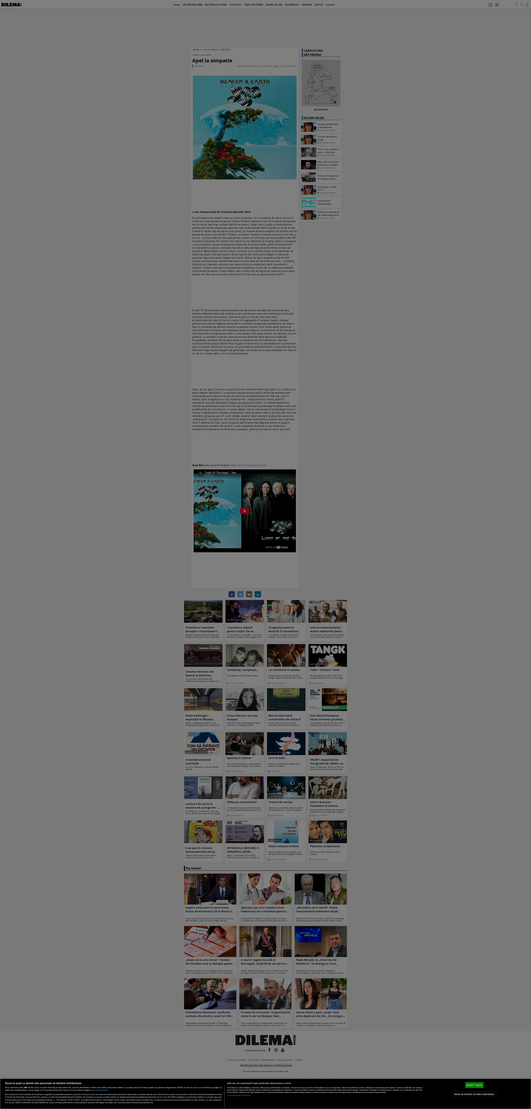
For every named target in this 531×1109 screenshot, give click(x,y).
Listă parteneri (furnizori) (239, 1095)
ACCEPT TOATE (474, 1085)
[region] (265, 1094)
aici (54, 1099)
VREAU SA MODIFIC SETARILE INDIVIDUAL (474, 1094)
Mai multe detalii (100, 1090)
